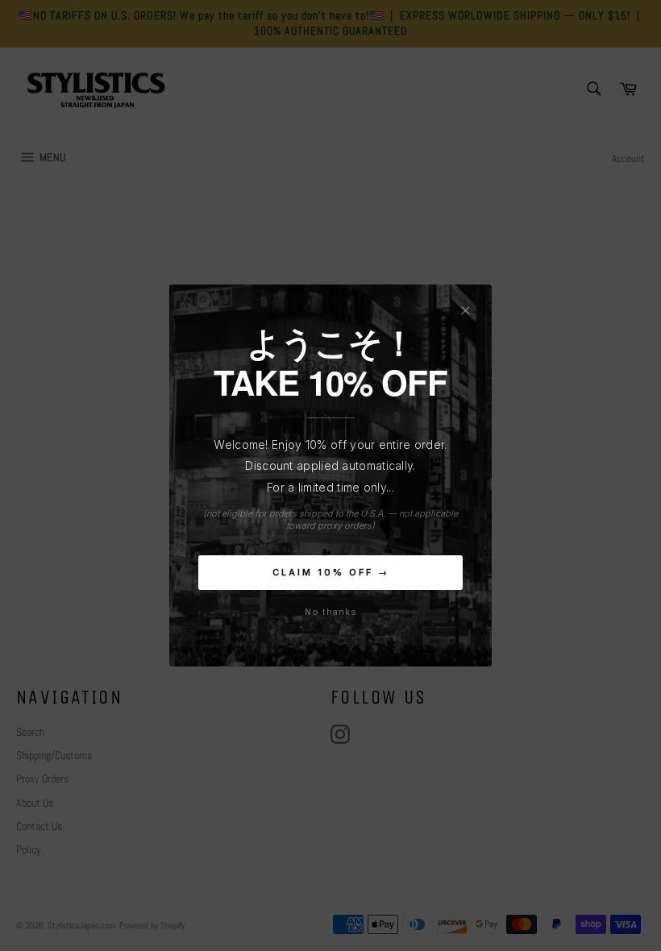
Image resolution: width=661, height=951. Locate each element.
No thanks (331, 611)
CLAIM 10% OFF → (330, 572)
